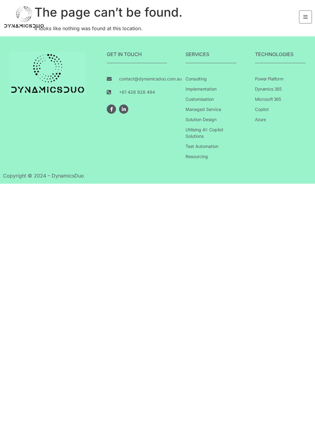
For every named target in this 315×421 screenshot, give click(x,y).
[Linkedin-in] (123, 109)
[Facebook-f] (111, 109)
